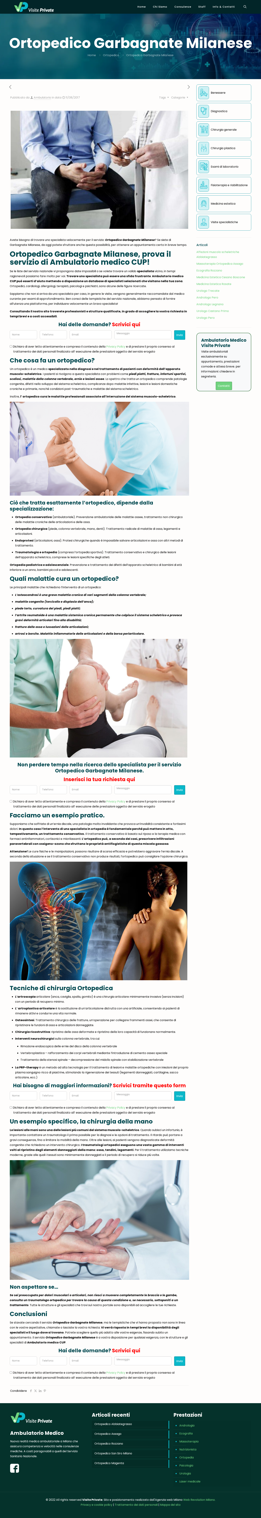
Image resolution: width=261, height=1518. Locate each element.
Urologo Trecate (207, 291)
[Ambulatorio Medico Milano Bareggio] (34, 7)
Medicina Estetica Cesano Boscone (220, 277)
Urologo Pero (205, 318)
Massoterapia (189, 1441)
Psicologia (186, 1465)
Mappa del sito (170, 1505)
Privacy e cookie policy (96, 1505)
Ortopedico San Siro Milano (113, 1453)
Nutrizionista (187, 1449)
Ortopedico (111, 55)
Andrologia (186, 1425)
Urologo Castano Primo (212, 311)
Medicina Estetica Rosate (213, 284)
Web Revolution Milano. (199, 1500)
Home (92, 55)
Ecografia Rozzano (209, 270)
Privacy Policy (115, 347)
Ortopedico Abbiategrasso (113, 1424)
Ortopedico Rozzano (108, 1444)
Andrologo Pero (207, 297)
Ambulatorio (42, 97)
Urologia (185, 1473)
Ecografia (186, 1433)
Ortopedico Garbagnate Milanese (149, 55)
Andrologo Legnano (210, 304)
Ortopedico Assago (107, 1434)
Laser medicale (189, 1481)
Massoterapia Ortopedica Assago (219, 264)
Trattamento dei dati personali (136, 1505)
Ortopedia (186, 1457)
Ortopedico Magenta (109, 1463)
